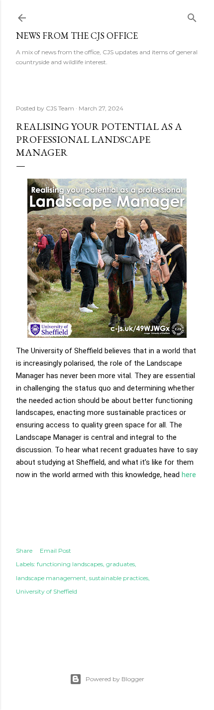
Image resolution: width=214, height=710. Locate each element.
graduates (120, 564)
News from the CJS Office (77, 35)
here (189, 474)
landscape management (51, 578)
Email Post (55, 550)
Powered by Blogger (115, 679)
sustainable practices (118, 578)
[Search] (192, 15)
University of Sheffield (46, 591)
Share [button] (24, 550)
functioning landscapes (70, 564)
